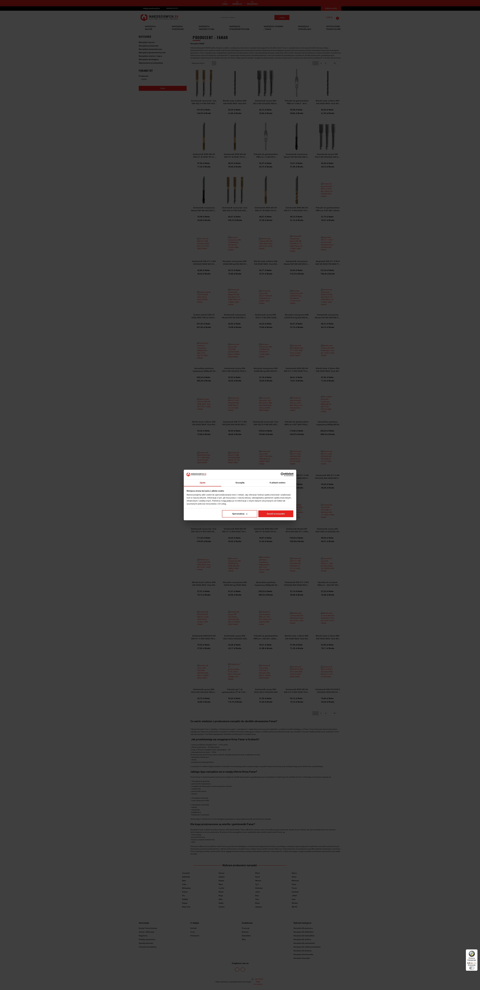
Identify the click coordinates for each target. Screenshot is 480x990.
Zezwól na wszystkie (276, 514)
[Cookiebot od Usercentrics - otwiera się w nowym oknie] (283, 474)
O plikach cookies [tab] (277, 483)
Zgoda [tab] (202, 483)
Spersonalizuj (238, 514)
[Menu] (476, 950)
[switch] (471, 968)
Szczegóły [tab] (240, 483)
